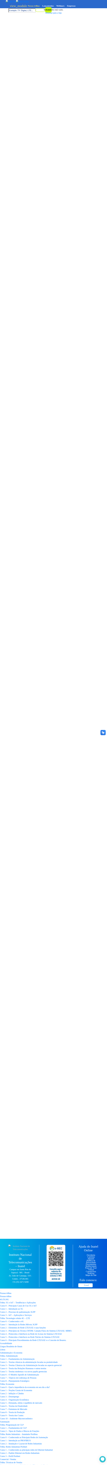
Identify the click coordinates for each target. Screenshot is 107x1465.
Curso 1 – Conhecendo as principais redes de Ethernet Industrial (26, 1450)
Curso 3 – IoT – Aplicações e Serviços (16, 1315)
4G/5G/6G (4, 1299)
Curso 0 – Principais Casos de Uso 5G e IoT (18, 1306)
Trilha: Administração (9, 1356)
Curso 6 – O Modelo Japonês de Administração (19, 1375)
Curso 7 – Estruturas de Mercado (13, 1409)
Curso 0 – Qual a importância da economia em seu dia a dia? (25, 1387)
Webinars (60, 6)
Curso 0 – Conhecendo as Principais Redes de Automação (24, 1437)
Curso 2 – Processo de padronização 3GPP (17, 1312)
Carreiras (91, 1257)
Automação (5, 1422)
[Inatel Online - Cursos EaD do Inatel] (18, 1)
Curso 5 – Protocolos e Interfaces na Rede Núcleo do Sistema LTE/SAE (30, 1337)
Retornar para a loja (53, 13)
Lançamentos (48, 6)
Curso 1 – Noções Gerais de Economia (16, 1390)
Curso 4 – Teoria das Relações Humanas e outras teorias (23, 1368)
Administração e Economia (11, 1353)
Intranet (91, 1259)
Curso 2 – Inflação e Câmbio (12, 1393)
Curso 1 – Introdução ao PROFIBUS (15, 1440)
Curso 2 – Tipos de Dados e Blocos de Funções (19, 1431)
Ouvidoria (91, 1255)
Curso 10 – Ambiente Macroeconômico (16, 1418)
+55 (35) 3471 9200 (20, 1282)
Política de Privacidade (91, 1261)
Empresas (71, 6)
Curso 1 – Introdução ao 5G (11, 1309)
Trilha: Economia (7, 1384)
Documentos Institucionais (91, 1265)
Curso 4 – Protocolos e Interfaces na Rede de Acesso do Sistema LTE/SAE (31, 1334)
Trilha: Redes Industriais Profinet (13, 1447)
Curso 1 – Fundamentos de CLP (13, 1428)
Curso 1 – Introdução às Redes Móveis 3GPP (18, 1324)
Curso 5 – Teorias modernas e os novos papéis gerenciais (23, 1371)
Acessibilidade (6, 1343)
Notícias (91, 1273)
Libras (2, 1350)
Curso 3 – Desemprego (9, 1397)
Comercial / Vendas (8, 1459)
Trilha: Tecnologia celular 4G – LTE (15, 1318)
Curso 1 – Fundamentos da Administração (17, 1359)
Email (86, 1285)
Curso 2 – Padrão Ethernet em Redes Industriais (19, 1453)
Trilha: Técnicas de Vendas (11, 1462)
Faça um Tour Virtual (91, 1269)
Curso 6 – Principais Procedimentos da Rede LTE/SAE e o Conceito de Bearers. (33, 1340)
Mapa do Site (90, 1275)
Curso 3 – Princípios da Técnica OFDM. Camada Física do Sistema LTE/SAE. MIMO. (36, 1331)
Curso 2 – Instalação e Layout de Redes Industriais (21, 1444)
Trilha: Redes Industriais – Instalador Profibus (19, 1434)
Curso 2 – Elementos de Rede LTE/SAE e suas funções (23, 1328)
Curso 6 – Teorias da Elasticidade (14, 1406)
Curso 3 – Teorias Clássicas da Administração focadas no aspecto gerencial (31, 1365)
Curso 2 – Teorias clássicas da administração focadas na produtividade (29, 1362)
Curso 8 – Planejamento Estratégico (14, 1381)
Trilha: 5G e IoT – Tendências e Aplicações (18, 1302)
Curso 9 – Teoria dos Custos (11, 1415)
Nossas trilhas (34, 6)
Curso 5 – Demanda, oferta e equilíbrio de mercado (21, 1403)
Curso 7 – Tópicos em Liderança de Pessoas (18, 1378)
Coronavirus (91, 1271)
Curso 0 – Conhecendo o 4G (12, 1321)
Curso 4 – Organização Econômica (14, 1400)
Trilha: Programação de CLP (12, 1425)
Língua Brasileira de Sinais (11, 1346)
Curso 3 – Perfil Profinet (10, 1456)
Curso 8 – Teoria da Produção (12, 1412)
